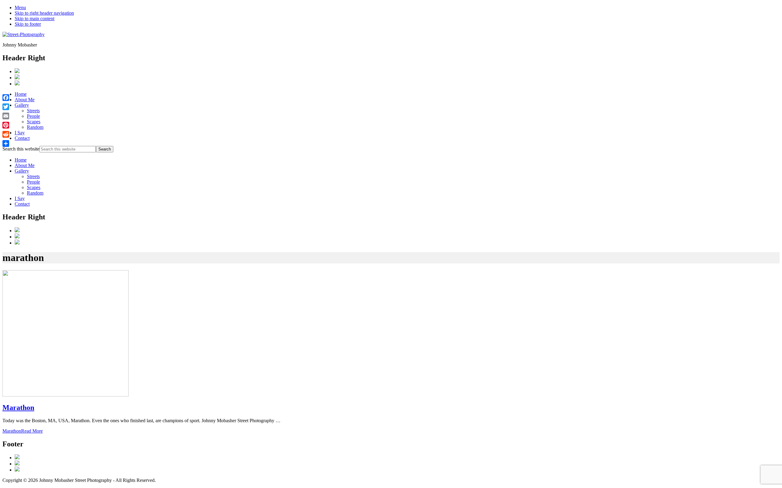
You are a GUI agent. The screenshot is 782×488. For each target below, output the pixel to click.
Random (35, 193)
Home (21, 159)
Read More (22, 431)
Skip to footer (28, 24)
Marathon (18, 408)
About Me (25, 165)
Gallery (22, 170)
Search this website (20, 148)
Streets (33, 176)
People (33, 181)
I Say (20, 198)
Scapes (33, 187)
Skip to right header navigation (44, 13)
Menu (20, 7)
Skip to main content (34, 18)
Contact (22, 204)
